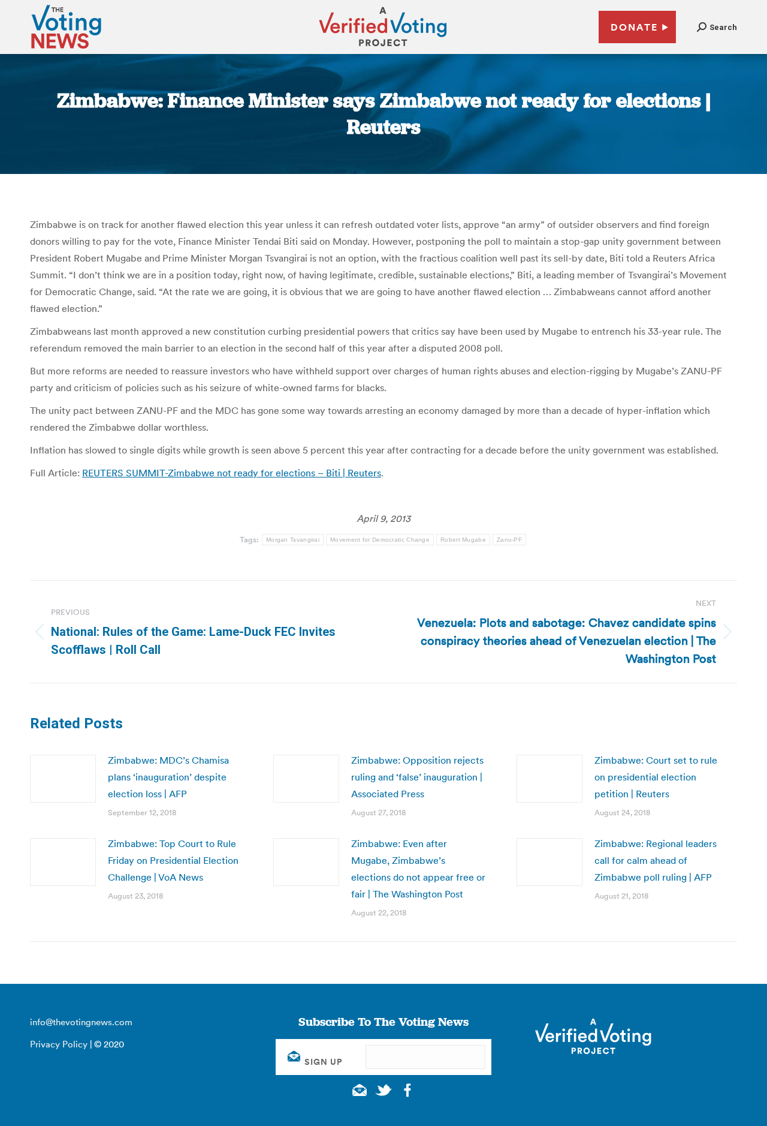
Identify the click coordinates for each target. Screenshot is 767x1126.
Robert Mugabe (463, 539)
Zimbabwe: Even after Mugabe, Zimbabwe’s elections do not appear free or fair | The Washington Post (418, 868)
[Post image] (63, 779)
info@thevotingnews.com (81, 1022)
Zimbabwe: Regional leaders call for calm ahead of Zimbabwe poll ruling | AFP (655, 860)
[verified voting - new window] (383, 48)
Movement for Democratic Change (380, 539)
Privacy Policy (58, 1044)
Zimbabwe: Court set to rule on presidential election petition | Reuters (655, 777)
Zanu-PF (509, 539)
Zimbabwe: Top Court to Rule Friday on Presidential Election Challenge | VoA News (173, 860)
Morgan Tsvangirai (292, 539)
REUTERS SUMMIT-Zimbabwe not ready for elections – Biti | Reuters (231, 473)
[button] (717, 27)
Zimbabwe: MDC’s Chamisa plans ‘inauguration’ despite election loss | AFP (168, 777)
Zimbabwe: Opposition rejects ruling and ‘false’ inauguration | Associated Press (417, 777)
